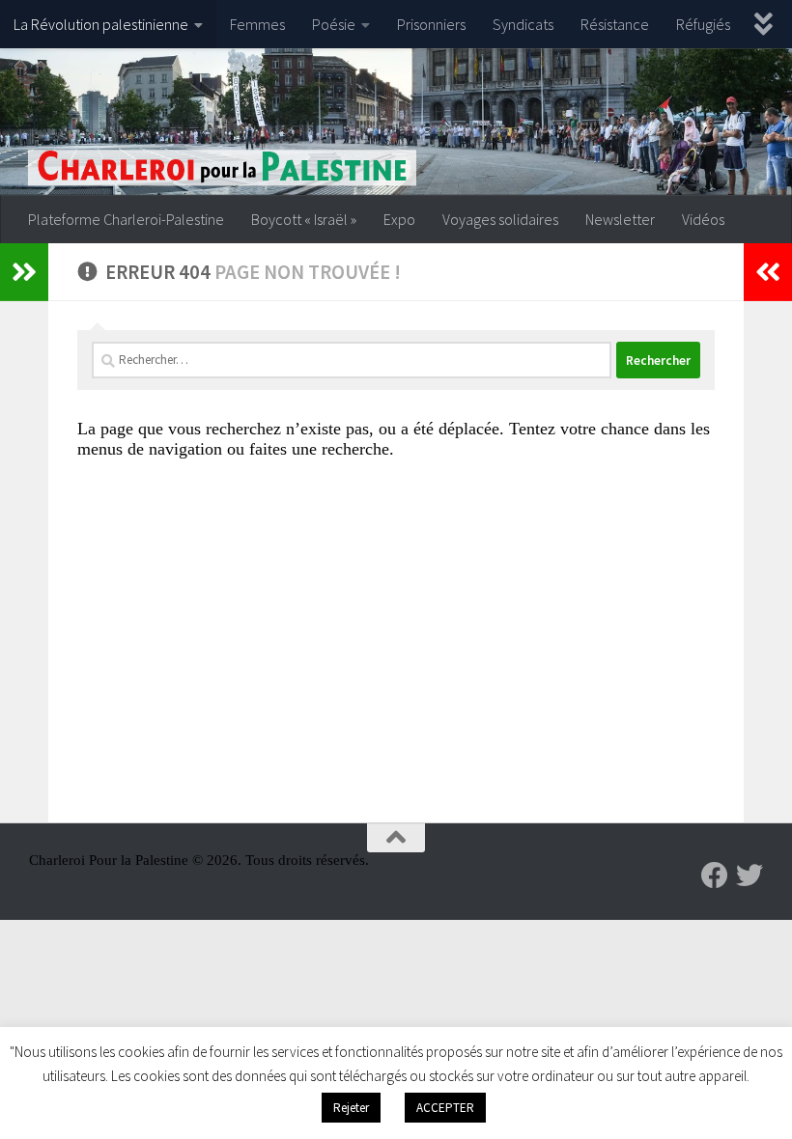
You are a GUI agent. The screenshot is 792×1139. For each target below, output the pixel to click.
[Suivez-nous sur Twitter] (749, 875)
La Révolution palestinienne (101, 24)
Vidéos (703, 219)
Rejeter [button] (351, 1107)
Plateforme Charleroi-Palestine (126, 219)
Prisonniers (431, 24)
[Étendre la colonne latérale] (24, 272)
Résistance (614, 24)
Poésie (333, 24)
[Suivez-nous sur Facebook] (714, 875)
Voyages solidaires (500, 219)
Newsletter (620, 219)
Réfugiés (703, 24)
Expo (399, 219)
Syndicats (523, 24)
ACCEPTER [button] (445, 1107)
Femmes (257, 24)
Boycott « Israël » (303, 219)
